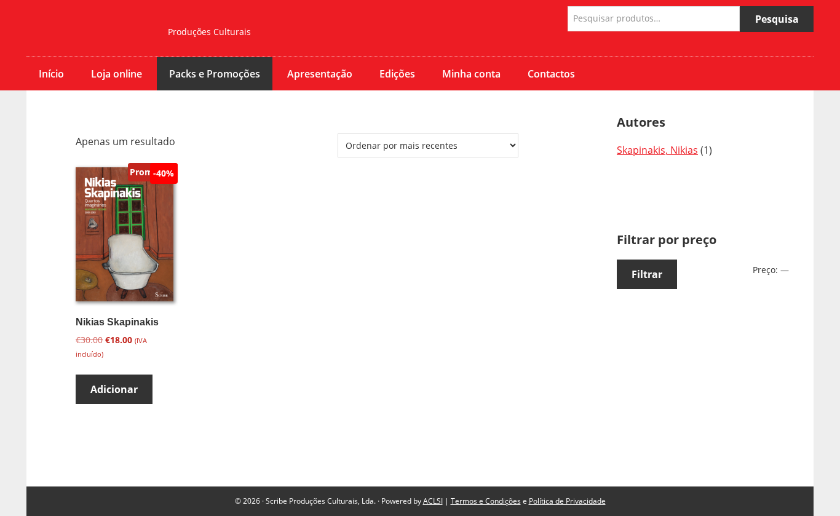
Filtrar (647, 274)
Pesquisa (777, 19)
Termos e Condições (486, 501)
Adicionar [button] (114, 389)
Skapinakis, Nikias (657, 150)
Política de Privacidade (567, 501)
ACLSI (433, 501)
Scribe (87, 28)
